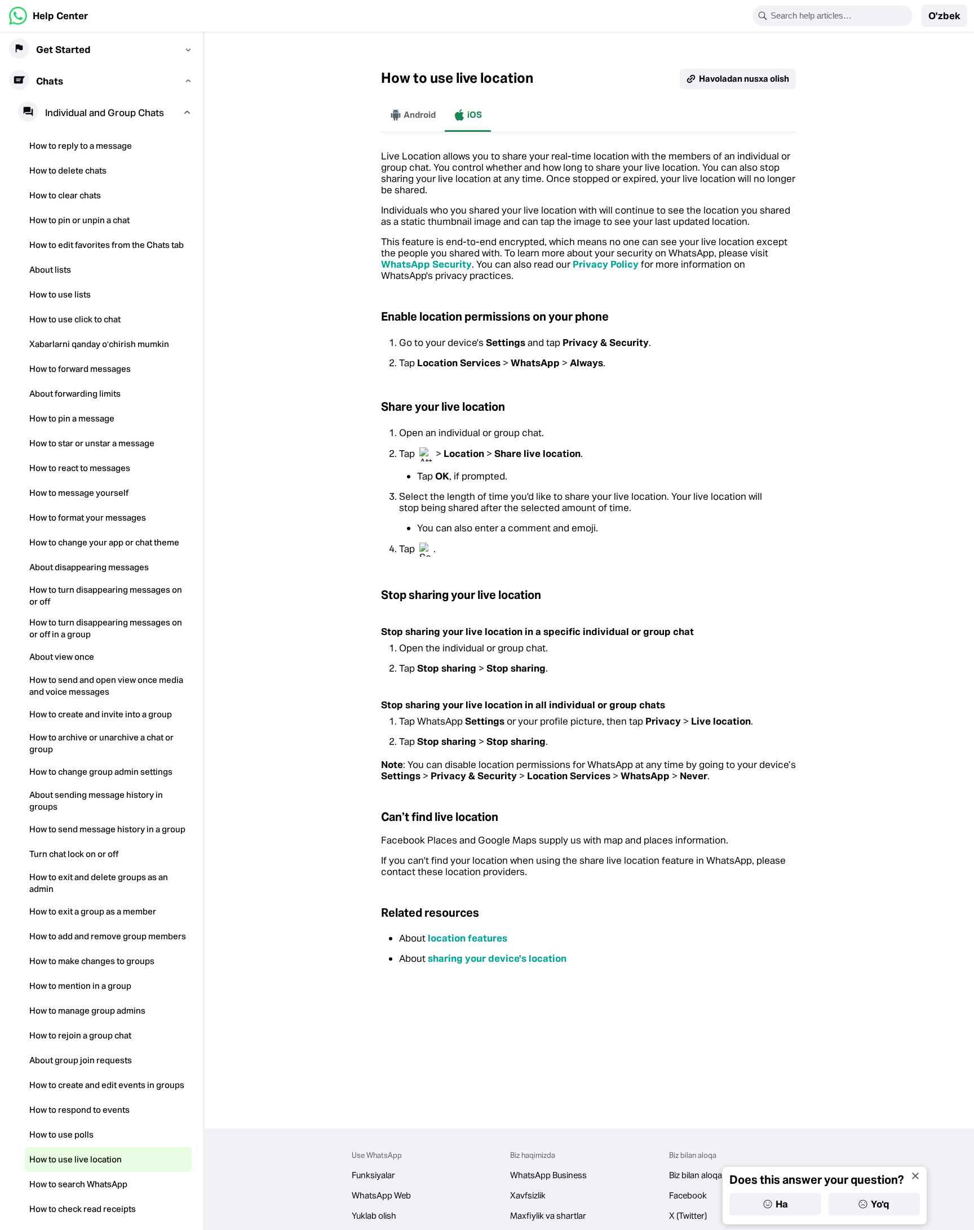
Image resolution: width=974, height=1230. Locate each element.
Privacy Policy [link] (606, 264)
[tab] (413, 115)
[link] (48, 16)
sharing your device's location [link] (497, 958)
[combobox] (840, 16)
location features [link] (467, 938)
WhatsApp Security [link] (426, 264)
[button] (944, 16)
